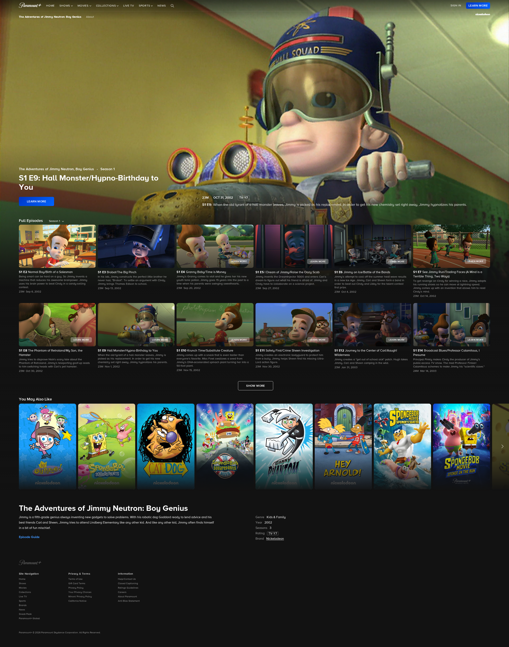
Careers (122, 592)
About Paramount (127, 597)
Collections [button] (106, 5)
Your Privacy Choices (79, 592)
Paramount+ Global (29, 618)
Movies (23, 588)
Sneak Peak (25, 614)
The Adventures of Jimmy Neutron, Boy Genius (56, 169)
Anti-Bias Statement (129, 601)
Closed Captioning (128, 583)
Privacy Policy (76, 588)
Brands (23, 605)
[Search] (172, 6)
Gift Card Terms (76, 583)
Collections (25, 592)
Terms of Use (75, 579)
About (90, 17)
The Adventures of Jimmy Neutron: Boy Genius (50, 17)
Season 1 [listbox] (54, 221)
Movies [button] (83, 5)
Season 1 (107, 169)
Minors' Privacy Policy (80, 597)
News (161, 5)
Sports (22, 601)
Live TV (128, 5)
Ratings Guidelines (128, 588)
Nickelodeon (275, 538)
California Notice (77, 601)
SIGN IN (456, 5)
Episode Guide (29, 537)
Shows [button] (65, 5)
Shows (22, 583)
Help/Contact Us (127, 579)
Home (50, 5)
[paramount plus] (30, 6)
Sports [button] (145, 5)
